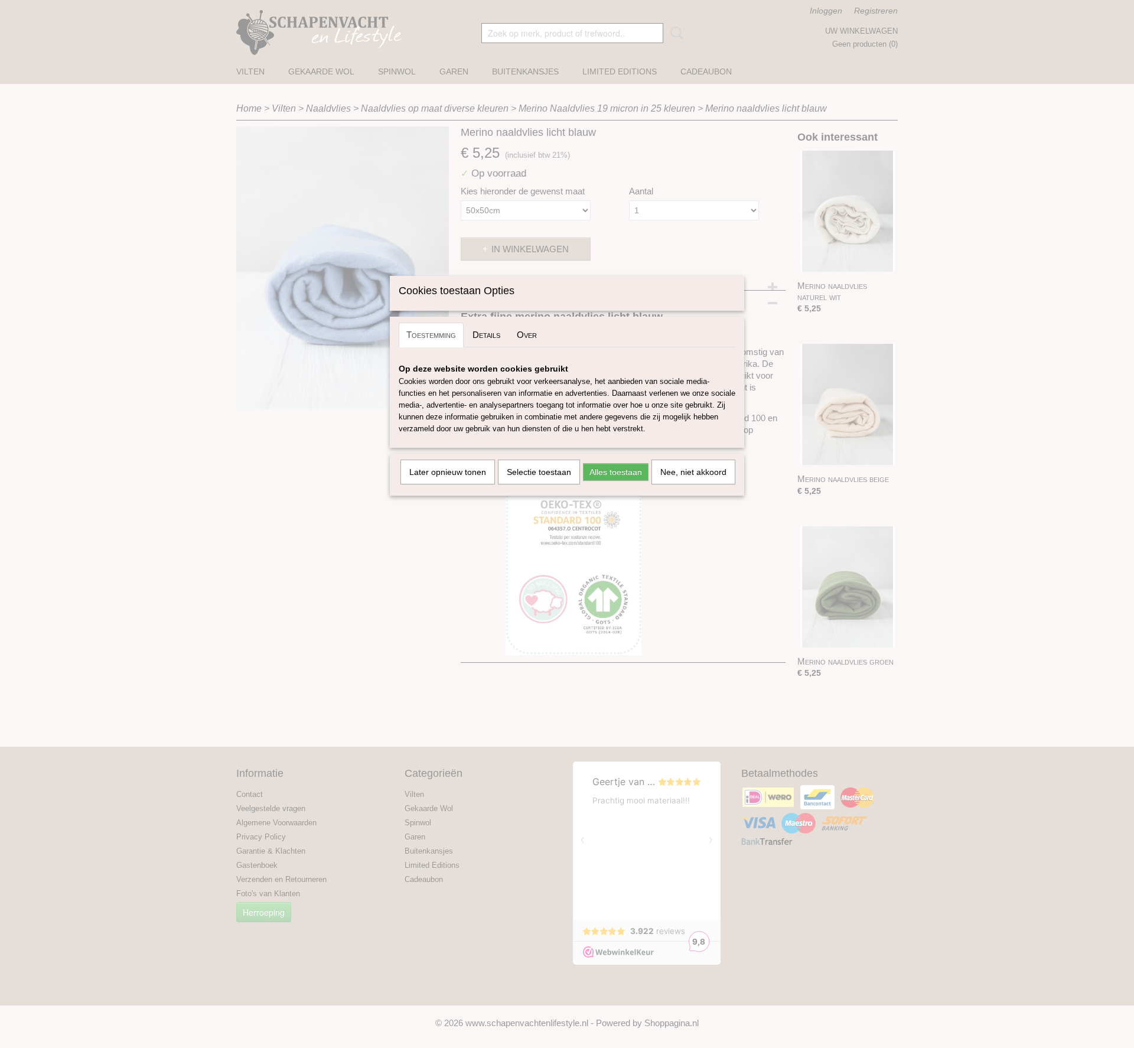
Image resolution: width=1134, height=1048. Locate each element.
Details (486, 335)
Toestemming (431, 335)
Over (527, 335)
